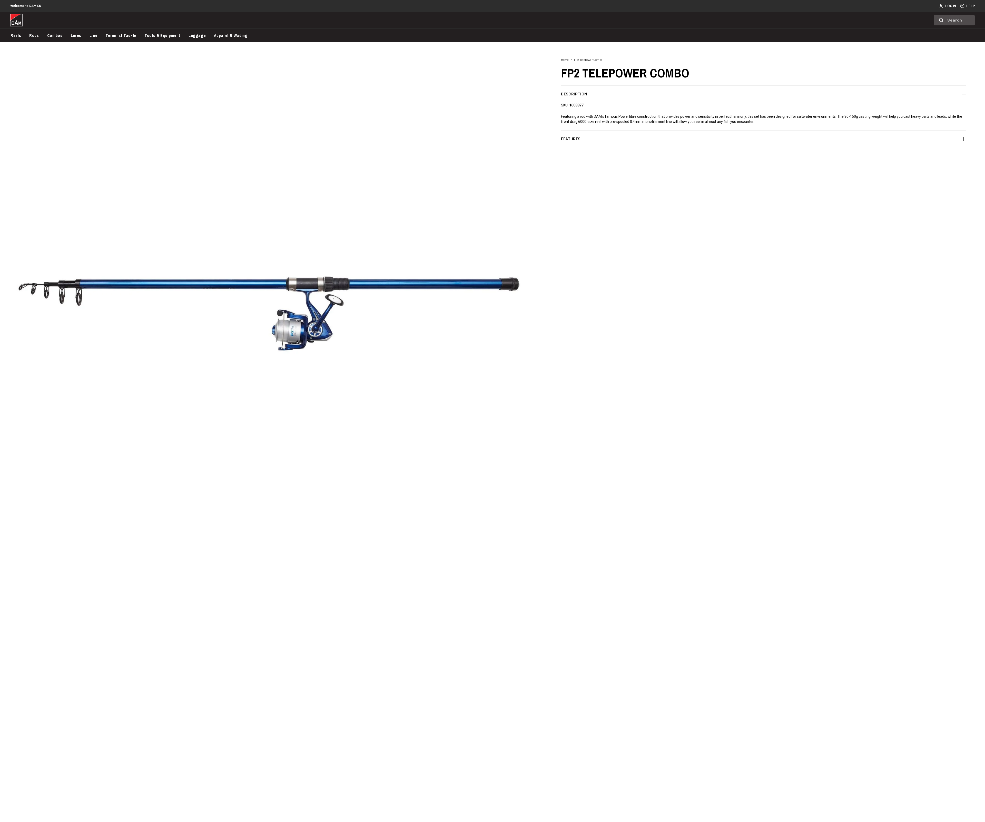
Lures (76, 35)
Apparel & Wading (231, 35)
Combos (55, 35)
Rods (34, 35)
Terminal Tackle (120, 35)
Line (93, 35)
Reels (16, 35)
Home (565, 60)
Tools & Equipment (162, 35)
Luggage (197, 35)
